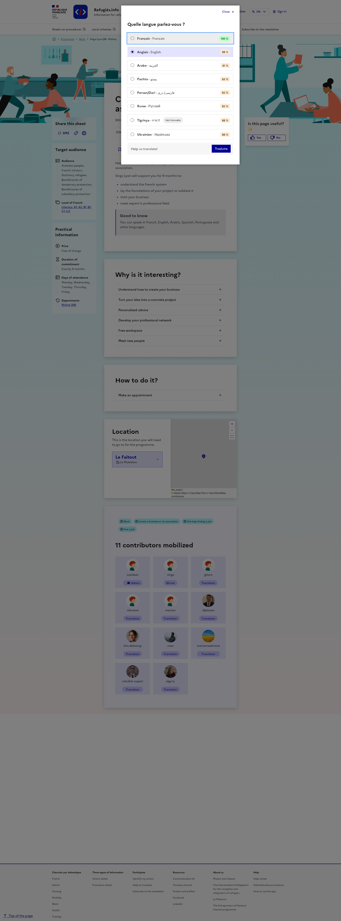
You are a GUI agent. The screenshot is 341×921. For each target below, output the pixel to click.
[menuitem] (180, 38)
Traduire (221, 148)
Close (226, 12)
